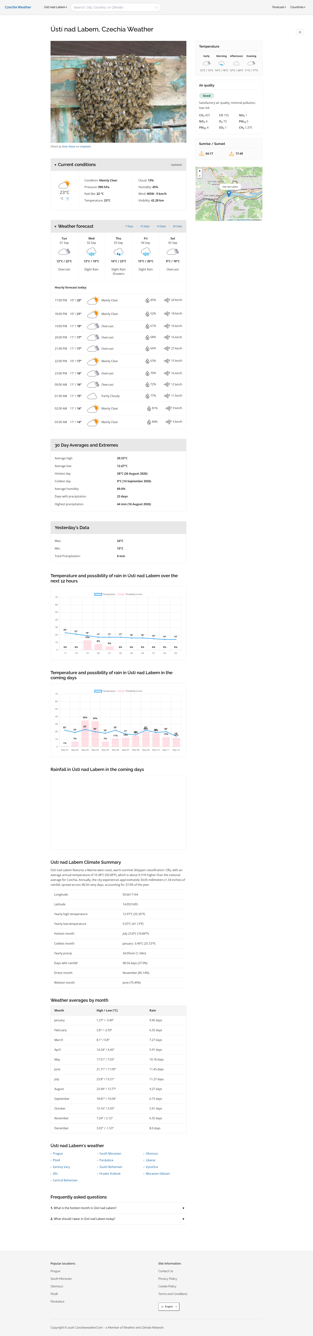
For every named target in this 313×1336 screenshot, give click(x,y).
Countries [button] (297, 7)
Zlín (55, 1174)
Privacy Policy (167, 1278)
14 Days (161, 226)
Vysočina (152, 1167)
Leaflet (230, 219)
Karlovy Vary (61, 1167)
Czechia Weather (18, 7)
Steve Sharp (68, 146)
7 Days (129, 226)
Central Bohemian (65, 1180)
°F (67, 199)
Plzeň (56, 1160)
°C (61, 199)
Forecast (279, 7)
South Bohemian (110, 1167)
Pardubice (106, 1160)
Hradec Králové (109, 1174)
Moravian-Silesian (158, 1174)
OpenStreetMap (244, 219)
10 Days (145, 226)
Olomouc (152, 1153)
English (169, 1306)
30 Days (177, 226)
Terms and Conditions (172, 1294)
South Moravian (110, 1153)
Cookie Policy (167, 1286)
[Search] (156, 7)
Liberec (151, 1160)
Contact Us (165, 1271)
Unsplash (85, 146)
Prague (58, 1153)
